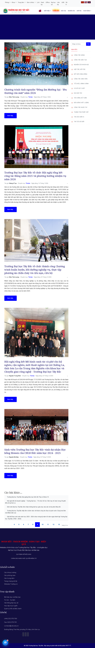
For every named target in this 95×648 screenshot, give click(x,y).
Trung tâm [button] (21, 2)
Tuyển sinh (56, 10)
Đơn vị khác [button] (30, 2)
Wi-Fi (67, 3)
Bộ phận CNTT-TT (65, 645)
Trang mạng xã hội (10, 581)
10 (42, 524)
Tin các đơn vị (79, 117)
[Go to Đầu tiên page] (6, 523)
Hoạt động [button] (86, 10)
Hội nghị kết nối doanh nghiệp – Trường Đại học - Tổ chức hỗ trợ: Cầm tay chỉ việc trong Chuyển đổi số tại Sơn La (35, 502)
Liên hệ (58, 3)
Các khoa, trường (10, 572)
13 (59, 524)
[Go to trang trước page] (10, 523)
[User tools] (67, 97)
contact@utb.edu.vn (11, 626)
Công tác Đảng (79, 55)
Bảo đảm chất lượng (81, 102)
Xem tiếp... (10, 115)
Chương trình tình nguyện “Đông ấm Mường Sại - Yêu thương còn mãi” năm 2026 (35, 91)
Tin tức (30, 97)
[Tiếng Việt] (82, 2)
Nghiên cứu (71, 10)
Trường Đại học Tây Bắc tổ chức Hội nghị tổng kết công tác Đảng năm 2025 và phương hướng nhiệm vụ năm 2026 (35, 176)
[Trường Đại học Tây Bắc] (16, 10)
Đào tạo (63, 10)
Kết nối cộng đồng (80, 74)
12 (53, 524)
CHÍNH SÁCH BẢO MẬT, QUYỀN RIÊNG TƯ (24, 558)
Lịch (38, 2)
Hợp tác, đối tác (79, 69)
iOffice (48, 2)
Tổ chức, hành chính (81, 83)
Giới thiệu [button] (47, 10)
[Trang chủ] (40, 10)
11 (48, 524)
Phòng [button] (7, 2)
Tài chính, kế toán (80, 98)
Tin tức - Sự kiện (9, 600)
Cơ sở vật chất (79, 88)
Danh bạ (42, 3)
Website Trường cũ (11, 584)
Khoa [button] (13, 2)
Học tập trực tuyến (10, 606)
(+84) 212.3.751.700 (10, 618)
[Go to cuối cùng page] (67, 523)
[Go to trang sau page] (63, 523)
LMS (63, 2)
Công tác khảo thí (80, 107)
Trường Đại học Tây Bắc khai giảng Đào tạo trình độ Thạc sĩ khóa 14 (28, 497)
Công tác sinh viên (80, 79)
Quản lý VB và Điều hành (12, 608)
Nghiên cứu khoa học (81, 64)
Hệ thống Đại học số (11, 603)
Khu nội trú (78, 93)
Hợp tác (79, 10)
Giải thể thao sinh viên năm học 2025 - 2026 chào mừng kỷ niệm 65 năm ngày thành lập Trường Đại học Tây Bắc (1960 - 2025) (36, 518)
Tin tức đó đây (79, 121)
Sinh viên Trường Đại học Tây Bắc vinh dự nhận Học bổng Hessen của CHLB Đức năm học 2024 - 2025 (35, 451)
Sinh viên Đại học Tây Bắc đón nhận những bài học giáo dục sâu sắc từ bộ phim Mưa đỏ (34, 507)
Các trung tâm (9, 578)
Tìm (88, 44)
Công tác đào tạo (80, 60)
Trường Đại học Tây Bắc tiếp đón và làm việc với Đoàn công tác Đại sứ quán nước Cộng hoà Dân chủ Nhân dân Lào (35, 512)
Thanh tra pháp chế (81, 112)
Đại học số (53, 3)
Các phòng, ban (9, 575)
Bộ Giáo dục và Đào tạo (12, 597)
